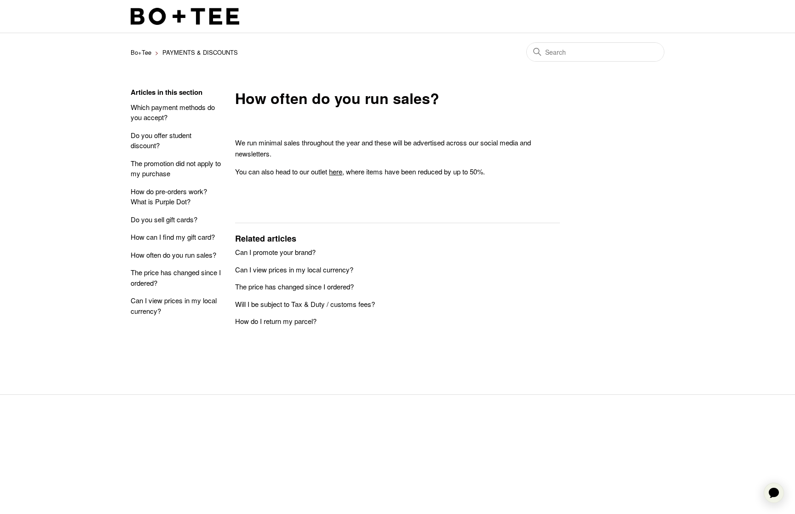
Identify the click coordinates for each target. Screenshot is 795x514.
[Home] (185, 16)
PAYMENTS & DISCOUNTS (200, 52)
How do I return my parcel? (276, 321)
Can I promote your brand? (275, 252)
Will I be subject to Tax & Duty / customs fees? (305, 304)
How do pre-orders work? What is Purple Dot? (169, 196)
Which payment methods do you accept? (173, 112)
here (335, 171)
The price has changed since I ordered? (176, 277)
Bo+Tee (141, 52)
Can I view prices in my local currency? (174, 305)
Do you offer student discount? (161, 140)
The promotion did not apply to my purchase (176, 168)
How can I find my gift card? (173, 237)
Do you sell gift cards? (164, 219)
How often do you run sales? (173, 255)
